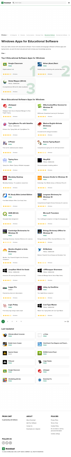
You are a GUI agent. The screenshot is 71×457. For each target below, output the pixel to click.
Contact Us (29, 426)
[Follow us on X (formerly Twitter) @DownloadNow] (7, 442)
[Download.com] (6, 3)
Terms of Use (54, 423)
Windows (3, 35)
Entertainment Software (61, 35)
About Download (30, 420)
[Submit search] (13, 2)
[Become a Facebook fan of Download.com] (3, 442)
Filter (3, 53)
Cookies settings (55, 434)
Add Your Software (31, 423)
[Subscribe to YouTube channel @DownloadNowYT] (10, 442)
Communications (30, 35)
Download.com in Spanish (33, 429)
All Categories (13, 35)
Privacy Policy (54, 420)
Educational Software (50, 35)
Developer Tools (39, 35)
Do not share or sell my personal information (57, 430)
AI (18, 35)
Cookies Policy (55, 426)
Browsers (23, 35)
